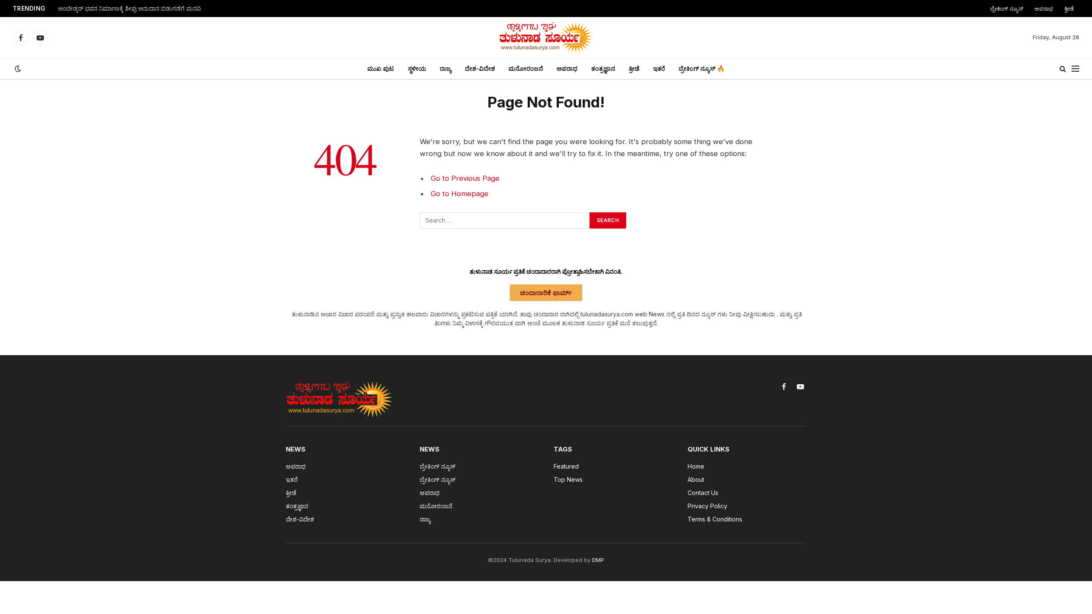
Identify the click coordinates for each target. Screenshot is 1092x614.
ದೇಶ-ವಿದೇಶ (480, 68)
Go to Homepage (459, 193)
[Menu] (1075, 68)
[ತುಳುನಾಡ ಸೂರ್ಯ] (546, 37)
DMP (598, 559)
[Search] (1063, 68)
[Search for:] (505, 220)
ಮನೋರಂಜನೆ (525, 68)
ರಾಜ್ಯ (445, 68)
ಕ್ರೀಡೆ (1069, 8)
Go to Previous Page (465, 178)
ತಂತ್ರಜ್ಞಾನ (603, 68)
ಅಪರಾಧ (1043, 8)
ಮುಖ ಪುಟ (380, 68)
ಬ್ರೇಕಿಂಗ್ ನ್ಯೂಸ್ (1006, 8)
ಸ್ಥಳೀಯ (417, 68)
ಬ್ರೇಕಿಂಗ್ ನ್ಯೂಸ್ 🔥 (702, 68)
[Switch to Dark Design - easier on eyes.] (17, 68)
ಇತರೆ (659, 68)
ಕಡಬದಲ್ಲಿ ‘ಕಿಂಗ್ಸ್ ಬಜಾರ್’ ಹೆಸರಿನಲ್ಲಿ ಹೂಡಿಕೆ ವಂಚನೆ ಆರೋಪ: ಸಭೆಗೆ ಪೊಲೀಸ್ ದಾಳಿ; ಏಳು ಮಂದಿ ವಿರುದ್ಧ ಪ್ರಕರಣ (164, 8)
